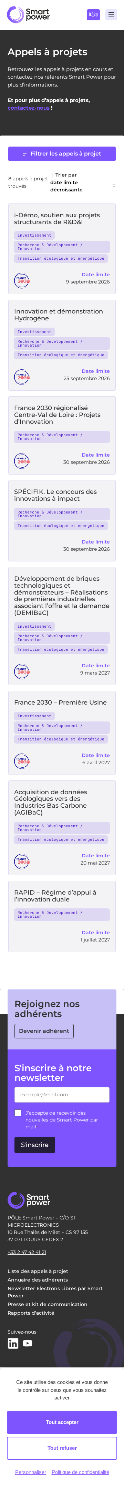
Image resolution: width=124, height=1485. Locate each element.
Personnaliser (30, 1472)
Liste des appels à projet (38, 1271)
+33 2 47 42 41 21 (27, 1252)
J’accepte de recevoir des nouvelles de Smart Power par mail (61, 1120)
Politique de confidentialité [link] (80, 1472)
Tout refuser (62, 1448)
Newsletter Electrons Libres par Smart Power (55, 1292)
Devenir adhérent (44, 1031)
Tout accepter (62, 1422)
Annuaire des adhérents (38, 1280)
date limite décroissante (66, 186)
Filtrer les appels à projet (66, 153)
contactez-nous (29, 107)
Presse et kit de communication (47, 1304)
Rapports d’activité (31, 1313)
